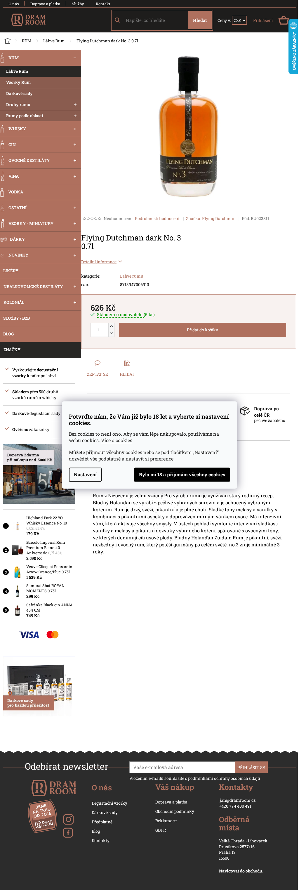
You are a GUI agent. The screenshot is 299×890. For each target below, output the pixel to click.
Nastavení (85, 475)
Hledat (200, 20)
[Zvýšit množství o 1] (111, 326)
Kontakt (103, 3)
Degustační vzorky (109, 803)
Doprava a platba (45, 3)
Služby (78, 3)
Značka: (211, 218)
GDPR (160, 830)
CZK (238, 20)
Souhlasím (182, 475)
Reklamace (166, 820)
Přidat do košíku (202, 330)
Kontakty (100, 840)
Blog (96, 831)
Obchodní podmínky (174, 811)
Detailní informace (99, 261)
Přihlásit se (251, 767)
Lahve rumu (131, 276)
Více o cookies (116, 440)
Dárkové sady (105, 812)
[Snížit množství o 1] (111, 333)
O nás (14, 3)
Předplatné (102, 822)
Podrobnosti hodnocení (157, 218)
